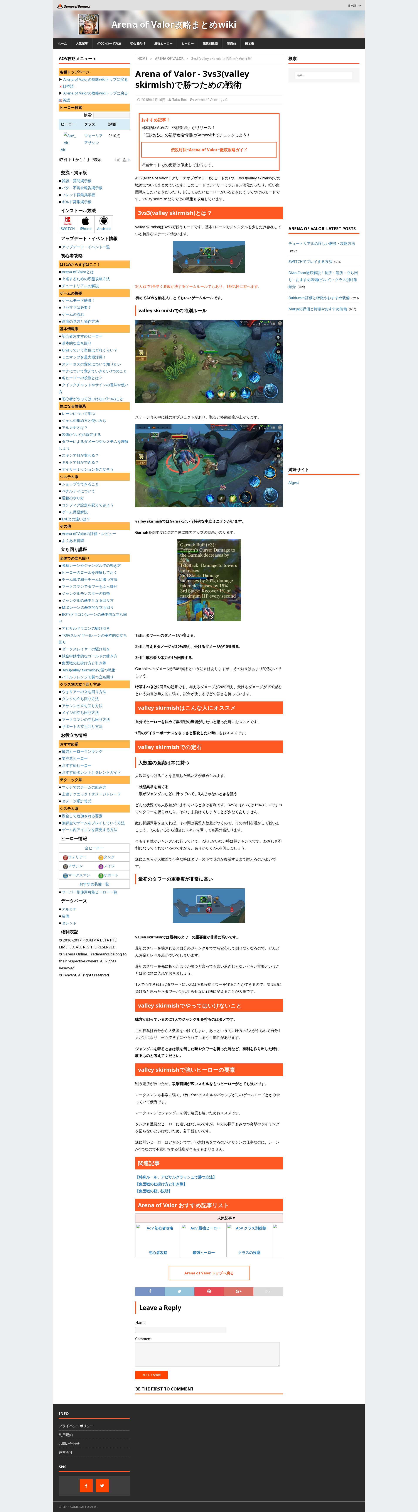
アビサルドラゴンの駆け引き (86, 628)
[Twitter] (102, 1485)
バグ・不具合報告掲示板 (82, 187)
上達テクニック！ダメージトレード (91, 794)
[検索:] (324, 75)
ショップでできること (80, 484)
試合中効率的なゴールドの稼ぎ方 (89, 655)
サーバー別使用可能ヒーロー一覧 (89, 892)
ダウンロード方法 (109, 43)
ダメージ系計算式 (76, 801)
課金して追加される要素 (82, 815)
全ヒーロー (94, 847)
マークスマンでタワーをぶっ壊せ (89, 586)
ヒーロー (188, 43)
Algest (293, 482)
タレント (69, 923)
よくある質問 (73, 540)
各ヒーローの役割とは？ (82, 377)
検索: (88, 114)
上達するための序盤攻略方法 (86, 278)
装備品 (231, 43)
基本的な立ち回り (76, 343)
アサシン (91, 142)
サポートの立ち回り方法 (82, 726)
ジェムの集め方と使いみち (84, 420)
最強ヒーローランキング (82, 751)
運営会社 (66, 1452)
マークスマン (79, 875)
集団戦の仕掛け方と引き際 (84, 662)
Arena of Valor (206, 99)
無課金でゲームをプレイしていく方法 (93, 822)
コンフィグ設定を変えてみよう (88, 504)
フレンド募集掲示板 (78, 194)
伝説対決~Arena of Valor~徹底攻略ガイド (209, 149)
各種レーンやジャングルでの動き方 (91, 565)
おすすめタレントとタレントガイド (91, 772)
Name (140, 1322)
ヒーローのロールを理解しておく (89, 572)
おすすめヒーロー (76, 765)
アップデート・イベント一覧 (86, 246)
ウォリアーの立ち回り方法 (84, 691)
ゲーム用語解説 (75, 511)
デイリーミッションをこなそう (88, 469)
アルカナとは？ (75, 427)
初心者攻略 (158, 1252)
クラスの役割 (249, 1252)
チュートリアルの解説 (80, 285)
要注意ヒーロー (75, 758)
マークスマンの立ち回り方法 (86, 719)
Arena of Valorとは (78, 271)
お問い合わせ (69, 1443)
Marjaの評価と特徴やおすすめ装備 (317, 308)
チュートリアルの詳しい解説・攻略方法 (321, 243)
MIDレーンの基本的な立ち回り (88, 607)
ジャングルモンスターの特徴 (86, 593)
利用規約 (66, 1434)
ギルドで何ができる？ (80, 462)
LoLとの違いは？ (76, 518)
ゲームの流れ (73, 314)
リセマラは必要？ (76, 307)
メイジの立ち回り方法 (80, 712)
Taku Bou (179, 99)
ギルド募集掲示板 (76, 201)
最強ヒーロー (163, 43)
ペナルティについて (78, 491)
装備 (65, 916)
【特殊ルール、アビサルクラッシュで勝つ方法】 (176, 1176)
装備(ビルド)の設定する (81, 434)
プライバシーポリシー (76, 1425)
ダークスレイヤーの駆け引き (86, 648)
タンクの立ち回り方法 (80, 698)
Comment (143, 1338)
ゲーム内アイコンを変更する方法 (89, 829)
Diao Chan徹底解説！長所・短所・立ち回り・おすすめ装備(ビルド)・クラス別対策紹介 (323, 279)
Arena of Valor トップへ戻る (209, 1272)
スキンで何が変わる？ (80, 455)
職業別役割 (210, 43)
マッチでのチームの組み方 (84, 787)
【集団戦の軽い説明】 (153, 1190)
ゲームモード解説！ (78, 300)
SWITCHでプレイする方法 (310, 261)
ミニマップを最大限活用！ (84, 357)
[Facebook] (86, 1485)
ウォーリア (93, 135)
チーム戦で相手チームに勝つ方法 (89, 579)
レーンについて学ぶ (78, 413)
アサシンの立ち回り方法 (82, 705)
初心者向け (137, 43)
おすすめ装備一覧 (94, 883)
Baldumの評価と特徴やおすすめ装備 (319, 297)
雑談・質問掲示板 (76, 180)
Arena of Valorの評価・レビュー (89, 533)
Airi (63, 149)
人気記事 (82, 43)
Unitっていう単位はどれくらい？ (89, 350)
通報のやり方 (73, 498)
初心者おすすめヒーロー (82, 336)
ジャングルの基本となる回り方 (88, 600)
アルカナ (69, 909)
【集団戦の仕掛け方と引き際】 (161, 1183)
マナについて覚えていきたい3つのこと (94, 371)
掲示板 (249, 43)
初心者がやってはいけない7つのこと (92, 398)
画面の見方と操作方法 (80, 321)
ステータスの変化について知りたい (91, 364)
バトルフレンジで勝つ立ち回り (88, 676)
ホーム (62, 43)
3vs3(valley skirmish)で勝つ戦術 (88, 669)
